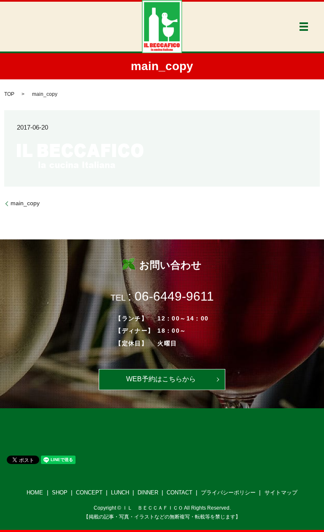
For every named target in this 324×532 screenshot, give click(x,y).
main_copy (25, 203)
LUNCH (120, 492)
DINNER (148, 492)
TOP (9, 94)
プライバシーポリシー (228, 492)
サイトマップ (281, 492)
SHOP (60, 492)
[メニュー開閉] (304, 26)
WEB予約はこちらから (161, 379)
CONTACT (179, 492)
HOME (35, 492)
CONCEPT (89, 492)
